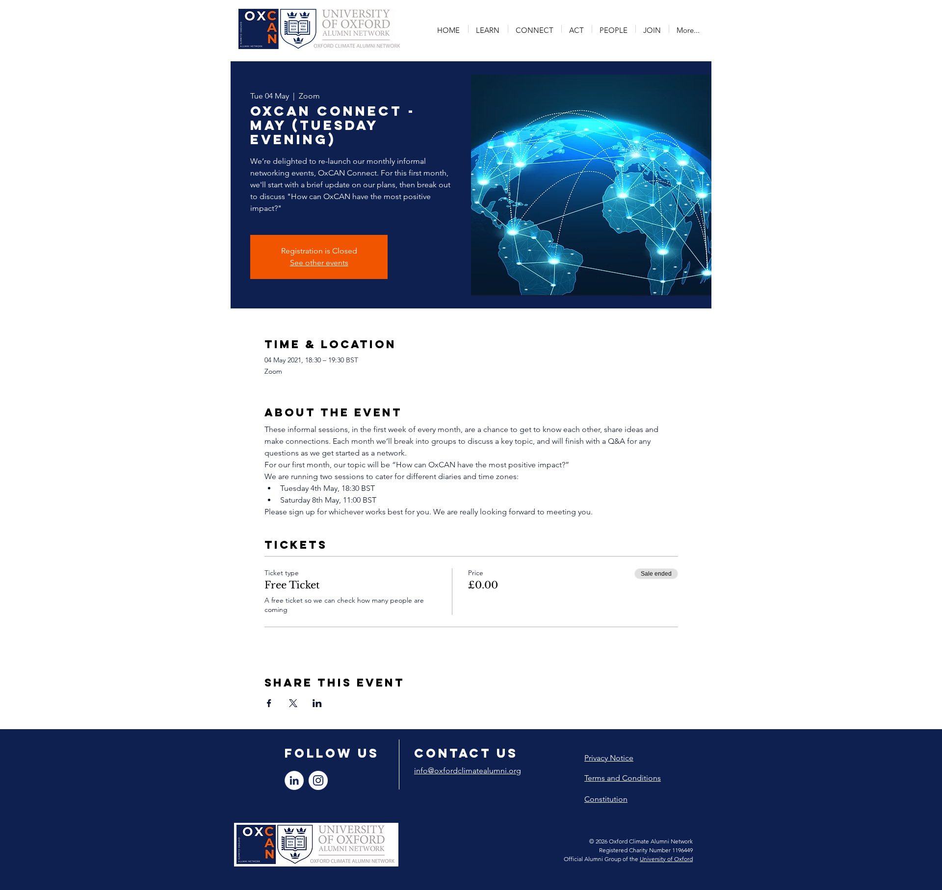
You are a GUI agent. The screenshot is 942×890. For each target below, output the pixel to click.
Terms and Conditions (622, 778)
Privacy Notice (608, 758)
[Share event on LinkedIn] (317, 703)
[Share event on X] (293, 703)
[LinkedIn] (294, 780)
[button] (488, 29)
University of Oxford (666, 859)
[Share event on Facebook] (269, 703)
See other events (319, 262)
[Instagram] (318, 780)
